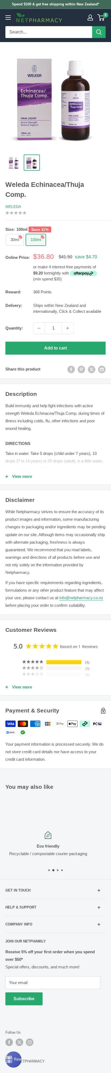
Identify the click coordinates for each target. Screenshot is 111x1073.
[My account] (90, 17)
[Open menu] (8, 17)
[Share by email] (102, 369)
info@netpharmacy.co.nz (81, 597)
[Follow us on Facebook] (9, 1042)
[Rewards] (13, 1059)
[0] (101, 17)
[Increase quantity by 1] (67, 328)
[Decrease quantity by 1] (39, 328)
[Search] (99, 32)
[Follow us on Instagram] (29, 1042)
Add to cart (55, 348)
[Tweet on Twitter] (91, 369)
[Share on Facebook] (71, 369)
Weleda (13, 206)
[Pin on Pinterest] (81, 369)
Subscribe (23, 998)
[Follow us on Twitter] (19, 1042)
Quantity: (14, 328)
